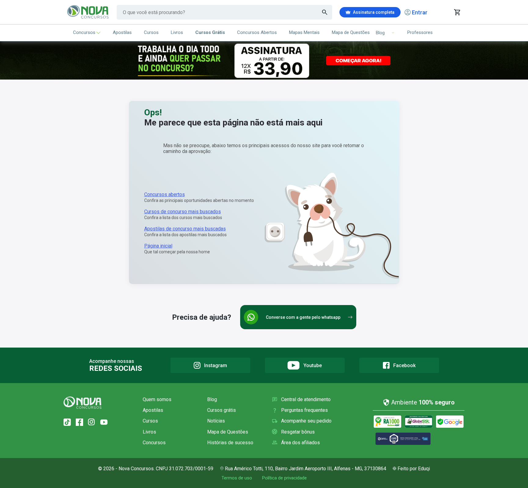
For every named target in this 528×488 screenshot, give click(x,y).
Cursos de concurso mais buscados (182, 211)
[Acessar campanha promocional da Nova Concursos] (264, 60)
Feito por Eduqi (414, 468)
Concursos (84, 32)
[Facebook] (79, 422)
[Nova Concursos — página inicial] (88, 12)
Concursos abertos (164, 194)
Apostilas (122, 32)
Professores (420, 32)
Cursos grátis (221, 410)
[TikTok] (67, 422)
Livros (177, 32)
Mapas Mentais (304, 32)
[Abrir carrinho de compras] (457, 12)
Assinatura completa (373, 12)
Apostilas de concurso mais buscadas (185, 229)
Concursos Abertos (257, 32)
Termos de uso (237, 478)
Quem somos (157, 399)
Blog (212, 399)
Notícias (216, 421)
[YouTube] (104, 422)
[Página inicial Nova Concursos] (82, 403)
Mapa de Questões (351, 32)
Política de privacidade (284, 478)
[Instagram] (91, 422)
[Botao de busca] (324, 12)
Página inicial (158, 246)
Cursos (151, 32)
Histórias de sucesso (230, 442)
